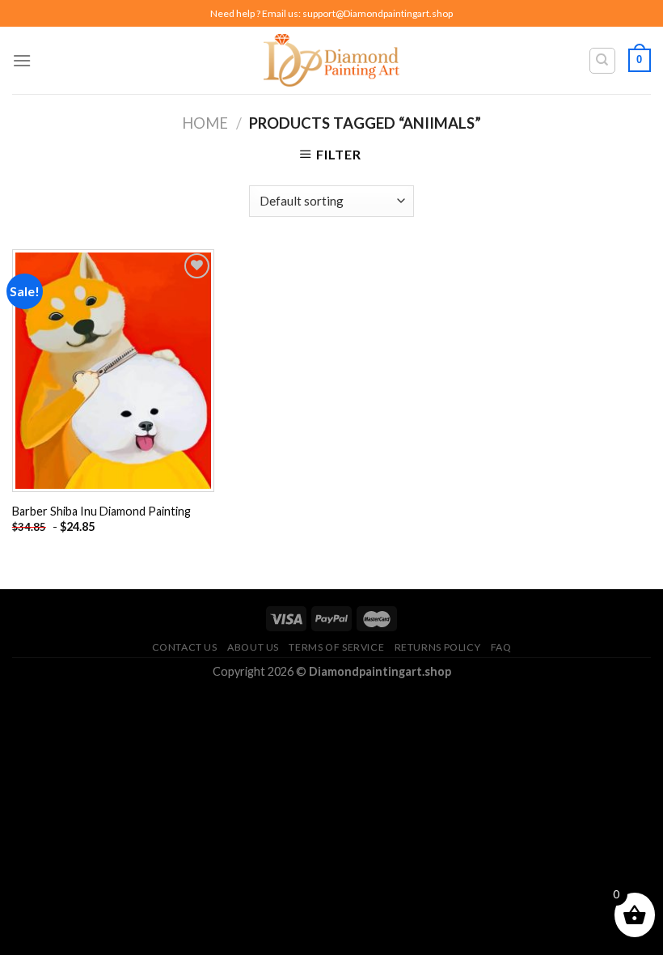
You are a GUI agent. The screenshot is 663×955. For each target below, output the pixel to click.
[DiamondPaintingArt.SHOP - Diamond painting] (332, 60)
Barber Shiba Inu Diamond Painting (101, 511)
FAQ (501, 647)
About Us (253, 647)
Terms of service (336, 647)
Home (205, 123)
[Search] (602, 61)
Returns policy (438, 647)
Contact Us (184, 647)
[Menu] (22, 60)
